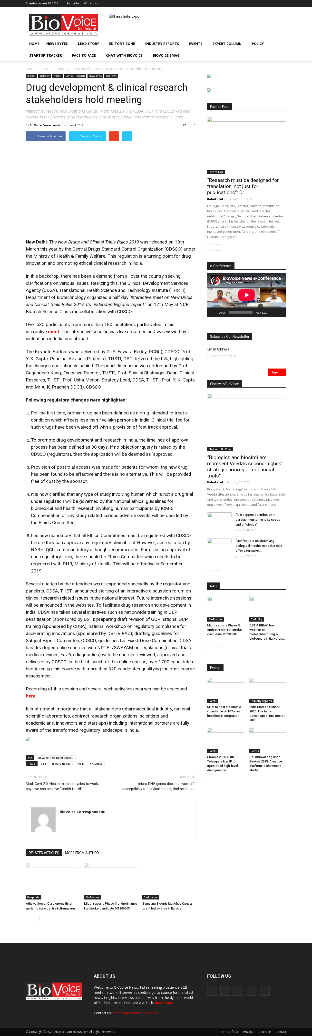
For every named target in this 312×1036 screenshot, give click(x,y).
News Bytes (57, 43)
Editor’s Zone (122, 43)
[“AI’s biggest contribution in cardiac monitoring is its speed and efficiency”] (219, 520)
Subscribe (73, 3)
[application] (246, 295)
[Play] (213, 312)
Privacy (248, 1032)
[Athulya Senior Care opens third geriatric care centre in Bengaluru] (52, 881)
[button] (268, 55)
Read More (164, 1002)
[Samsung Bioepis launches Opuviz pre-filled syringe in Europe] (168, 881)
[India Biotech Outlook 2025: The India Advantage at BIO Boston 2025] (267, 690)
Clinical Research (75, 75)
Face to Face (84, 55)
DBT (43, 763)
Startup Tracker (45, 55)
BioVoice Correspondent (47, 125)
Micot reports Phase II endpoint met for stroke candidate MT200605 (224, 630)
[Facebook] (250, 3)
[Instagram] (258, 3)
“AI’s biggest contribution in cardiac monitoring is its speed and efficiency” (258, 519)
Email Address (218, 349)
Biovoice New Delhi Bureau (55, 758)
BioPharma (92, 897)
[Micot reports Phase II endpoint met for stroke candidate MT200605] (110, 881)
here (31, 696)
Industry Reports (162, 43)
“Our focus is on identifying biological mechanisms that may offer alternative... (258, 545)
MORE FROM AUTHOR (82, 853)
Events (195, 43)
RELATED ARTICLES (44, 853)
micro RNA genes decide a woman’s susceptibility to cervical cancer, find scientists (158, 786)
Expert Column (227, 43)
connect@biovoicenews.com (135, 1013)
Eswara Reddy (61, 763)
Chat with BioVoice (124, 55)
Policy (258, 43)
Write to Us (91, 3)
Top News (111, 75)
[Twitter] (274, 3)
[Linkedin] (266, 3)
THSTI (80, 763)
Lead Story (88, 43)
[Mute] (272, 312)
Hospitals (33, 897)
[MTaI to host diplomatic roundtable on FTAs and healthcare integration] (225, 690)
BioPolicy (62, 69)
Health (57, 75)
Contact (280, 1032)
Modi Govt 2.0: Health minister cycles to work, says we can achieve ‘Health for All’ (62, 786)
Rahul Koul (215, 199)
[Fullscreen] (279, 312)
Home (34, 43)
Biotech (45, 69)
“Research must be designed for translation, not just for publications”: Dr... (243, 186)
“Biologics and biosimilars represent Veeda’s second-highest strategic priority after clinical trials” (245, 467)
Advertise (264, 1032)
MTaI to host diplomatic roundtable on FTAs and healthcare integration (224, 711)
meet (53, 331)
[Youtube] (282, 3)
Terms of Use (229, 1032)
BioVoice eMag (166, 55)
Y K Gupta (95, 763)
